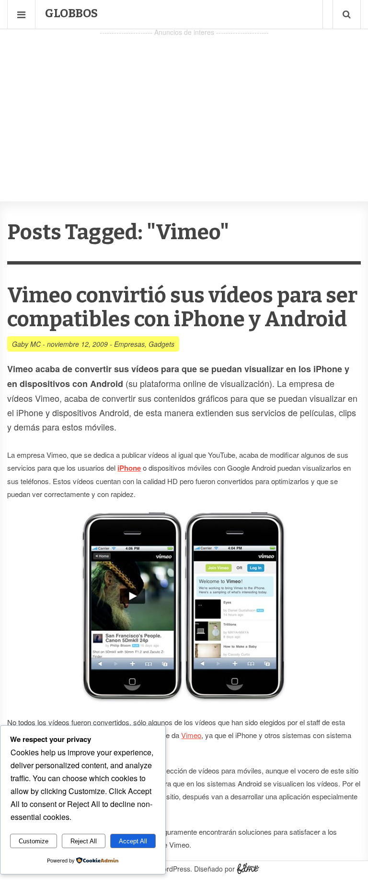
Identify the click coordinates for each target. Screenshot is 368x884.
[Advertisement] (184, 106)
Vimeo (191, 735)
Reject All (83, 841)
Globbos (71, 13)
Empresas (129, 344)
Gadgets (161, 344)
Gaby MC (26, 344)
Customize (33, 841)
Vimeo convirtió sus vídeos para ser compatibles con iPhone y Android (182, 307)
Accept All (133, 841)
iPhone (129, 468)
